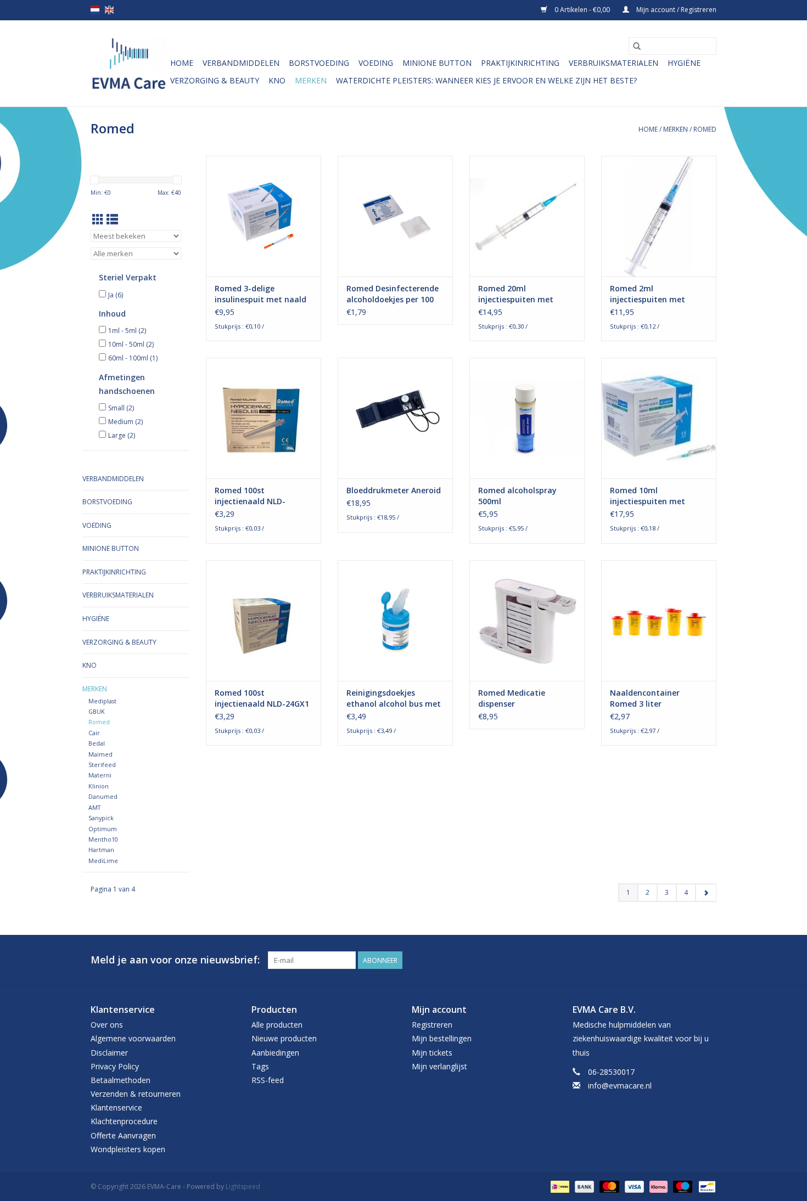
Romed (704, 129)
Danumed (102, 796)
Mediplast (102, 701)
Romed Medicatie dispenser (511, 698)
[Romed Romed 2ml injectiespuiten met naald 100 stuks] (658, 216)
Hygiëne (684, 63)
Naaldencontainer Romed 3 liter (645, 698)
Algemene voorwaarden (133, 1038)
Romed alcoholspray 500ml (517, 495)
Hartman (101, 849)
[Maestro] (681, 1186)
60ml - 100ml (133, 358)
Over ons (107, 1024)
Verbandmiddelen (241, 63)
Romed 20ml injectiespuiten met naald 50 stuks (515, 294)
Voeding (375, 63)
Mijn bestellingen (442, 1038)
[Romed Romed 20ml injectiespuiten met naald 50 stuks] (527, 216)
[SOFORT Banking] (657, 1186)
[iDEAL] (559, 1186)
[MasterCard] (608, 1186)
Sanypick (101, 818)
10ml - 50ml (131, 344)
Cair (94, 733)
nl (95, 9)
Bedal (96, 743)
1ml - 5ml (127, 330)
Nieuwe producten (284, 1038)
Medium (125, 421)
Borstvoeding (319, 63)
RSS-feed (267, 1080)
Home (181, 63)
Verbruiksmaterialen (613, 63)
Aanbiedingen (275, 1052)
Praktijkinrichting (520, 63)
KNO (276, 80)
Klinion (98, 786)
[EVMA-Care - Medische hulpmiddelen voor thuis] (129, 63)
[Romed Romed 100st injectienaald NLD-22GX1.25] (263, 418)
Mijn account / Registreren (675, 9)
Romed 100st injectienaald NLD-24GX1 (262, 698)
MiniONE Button (437, 63)
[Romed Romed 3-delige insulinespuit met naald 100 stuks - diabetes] (263, 216)
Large (121, 435)
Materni (99, 775)
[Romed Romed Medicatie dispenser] (527, 620)
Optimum (102, 829)
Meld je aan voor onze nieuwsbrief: (175, 960)
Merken (311, 80)
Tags (260, 1066)
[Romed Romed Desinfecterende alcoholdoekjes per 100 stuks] (395, 216)
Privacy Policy (115, 1066)
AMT (94, 807)
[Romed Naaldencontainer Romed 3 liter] (658, 620)
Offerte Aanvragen (123, 1135)
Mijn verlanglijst (439, 1066)
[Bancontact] (705, 1186)
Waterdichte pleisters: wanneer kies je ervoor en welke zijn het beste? (486, 80)
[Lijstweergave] (112, 219)
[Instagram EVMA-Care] (707, 960)
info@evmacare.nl (620, 1085)
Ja (115, 295)
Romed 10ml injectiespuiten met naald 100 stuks (647, 496)
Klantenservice (116, 1107)
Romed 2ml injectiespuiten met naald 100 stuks (647, 294)
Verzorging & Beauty (214, 80)
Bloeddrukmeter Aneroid (393, 490)
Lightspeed (243, 1186)
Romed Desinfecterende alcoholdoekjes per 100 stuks (392, 294)
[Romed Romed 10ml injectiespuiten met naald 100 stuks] (658, 418)
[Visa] (633, 1186)
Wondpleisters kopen (128, 1149)
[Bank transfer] (583, 1186)
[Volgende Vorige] (706, 892)
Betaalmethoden (120, 1080)
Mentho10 (103, 839)
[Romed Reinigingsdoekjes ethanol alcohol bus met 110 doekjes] (395, 620)
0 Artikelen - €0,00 (582, 9)
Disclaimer (109, 1052)
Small (121, 408)
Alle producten (276, 1024)
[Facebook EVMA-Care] (688, 960)
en (109, 9)
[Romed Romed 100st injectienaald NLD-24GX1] (263, 620)
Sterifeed (102, 764)
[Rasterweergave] (98, 219)
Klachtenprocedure (124, 1121)
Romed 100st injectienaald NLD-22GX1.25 (250, 496)
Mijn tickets (432, 1052)
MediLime (103, 860)
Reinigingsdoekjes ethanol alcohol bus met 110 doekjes (393, 698)
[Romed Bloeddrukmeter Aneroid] (395, 418)
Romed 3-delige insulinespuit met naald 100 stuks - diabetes (260, 294)
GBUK (96, 711)
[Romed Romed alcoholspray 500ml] (527, 418)
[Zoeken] (637, 46)
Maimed (100, 754)
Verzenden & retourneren (136, 1094)
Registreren (432, 1024)
